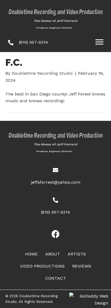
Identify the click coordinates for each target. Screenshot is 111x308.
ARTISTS (77, 253)
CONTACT (55, 278)
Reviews (81, 266)
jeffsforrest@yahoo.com (55, 182)
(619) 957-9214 (33, 42)
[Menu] (99, 42)
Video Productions (42, 266)
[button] (55, 234)
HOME (31, 253)
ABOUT (52, 253)
